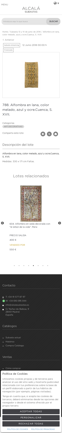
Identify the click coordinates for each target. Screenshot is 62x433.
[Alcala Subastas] (31, 9)
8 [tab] (47, 265)
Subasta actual (13, 338)
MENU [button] (4, 5)
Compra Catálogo (15, 346)
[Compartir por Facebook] (43, 134)
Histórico (10, 342)
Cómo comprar (13, 368)
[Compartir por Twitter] (49, 134)
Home (5, 32)
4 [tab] (28, 265)
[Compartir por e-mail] (55, 134)
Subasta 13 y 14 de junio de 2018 (25, 32)
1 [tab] (14, 265)
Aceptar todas (31, 411)
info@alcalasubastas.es (17, 305)
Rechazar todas (31, 424)
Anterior (9, 40)
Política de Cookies (17, 429)
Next (59, 223)
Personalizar (31, 418)
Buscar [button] (53, 21)
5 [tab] (33, 265)
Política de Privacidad (43, 429)
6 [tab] (38, 265)
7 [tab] (43, 265)
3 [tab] (23, 265)
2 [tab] (19, 265)
